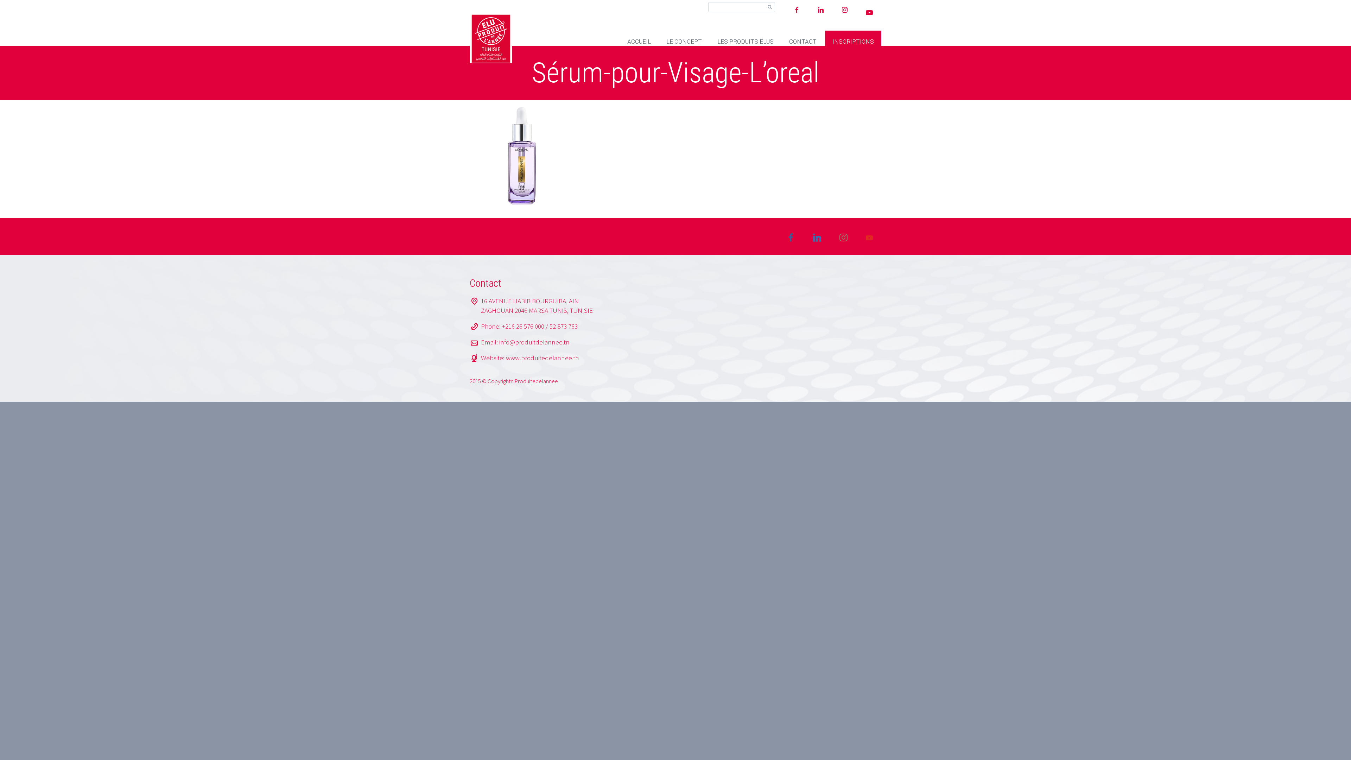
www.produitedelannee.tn (542, 358)
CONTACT (803, 41)
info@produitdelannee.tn (534, 342)
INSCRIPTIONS (853, 41)
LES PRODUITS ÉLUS (745, 41)
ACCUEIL (639, 41)
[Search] (770, 7)
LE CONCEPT (684, 41)
